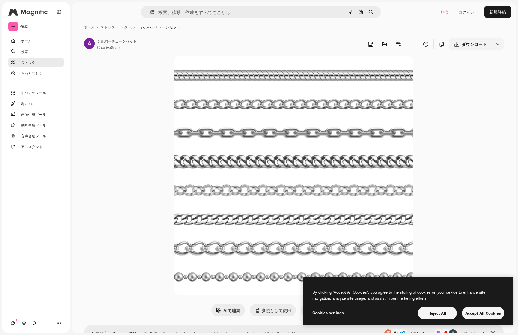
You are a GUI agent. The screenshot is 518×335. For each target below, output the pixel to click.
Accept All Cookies (483, 313)
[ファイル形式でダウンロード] (498, 44)
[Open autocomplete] (149, 12)
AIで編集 (231, 310)
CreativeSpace (109, 47)
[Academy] (24, 323)
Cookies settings (328, 313)
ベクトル (128, 26)
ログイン (466, 12)
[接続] (13, 323)
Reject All (437, 313)
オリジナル (215, 67)
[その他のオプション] (412, 44)
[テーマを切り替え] (35, 323)
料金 (445, 12)
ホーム (89, 26)
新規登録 (497, 12)
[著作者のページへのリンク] (89, 44)
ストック (107, 26)
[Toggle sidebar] (59, 12)
